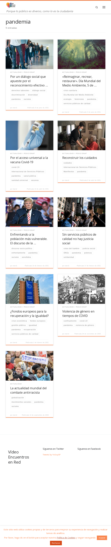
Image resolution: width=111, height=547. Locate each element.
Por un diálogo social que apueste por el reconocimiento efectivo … (29, 80)
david (15, 107)
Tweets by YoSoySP (52, 454)
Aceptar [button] (102, 537)
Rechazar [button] (56, 543)
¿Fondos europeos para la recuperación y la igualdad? (29, 313)
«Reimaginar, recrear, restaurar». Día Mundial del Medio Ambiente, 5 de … (81, 80)
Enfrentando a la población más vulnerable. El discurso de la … (28, 238)
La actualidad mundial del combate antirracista (28, 390)
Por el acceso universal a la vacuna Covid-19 (29, 160)
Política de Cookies (66, 537)
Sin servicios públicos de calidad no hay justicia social (79, 238)
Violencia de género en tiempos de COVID (78, 313)
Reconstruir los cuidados (79, 158)
